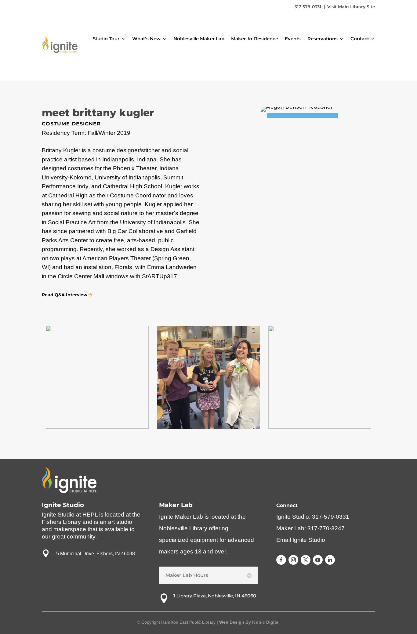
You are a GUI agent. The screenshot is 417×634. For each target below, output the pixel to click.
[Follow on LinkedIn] (330, 560)
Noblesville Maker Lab (198, 38)
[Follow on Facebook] (281, 560)
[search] (365, 57)
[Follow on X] (305, 560)
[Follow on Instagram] (293, 560)
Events (293, 38)
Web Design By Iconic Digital (249, 622)
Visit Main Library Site (351, 6)
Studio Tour (106, 38)
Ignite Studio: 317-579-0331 (312, 516)
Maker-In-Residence (254, 38)
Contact (359, 38)
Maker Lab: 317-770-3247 (310, 528)
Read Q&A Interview (64, 294)
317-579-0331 (308, 6)
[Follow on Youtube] (318, 560)
